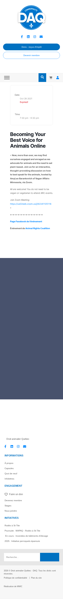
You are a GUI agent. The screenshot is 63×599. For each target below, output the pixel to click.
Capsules (9, 468)
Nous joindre (11, 511)
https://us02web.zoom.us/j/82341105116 (30, 204)
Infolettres (9, 478)
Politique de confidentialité (15, 578)
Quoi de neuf (11, 473)
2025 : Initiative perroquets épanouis (22, 541)
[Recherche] (49, 557)
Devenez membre (13, 500)
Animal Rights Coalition (37, 228)
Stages (8, 505)
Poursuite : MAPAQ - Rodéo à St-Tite (22, 530)
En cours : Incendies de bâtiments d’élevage (26, 536)
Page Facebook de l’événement (26, 221)
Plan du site (36, 578)
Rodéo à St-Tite (12, 525)
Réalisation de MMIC (13, 586)
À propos (9, 463)
